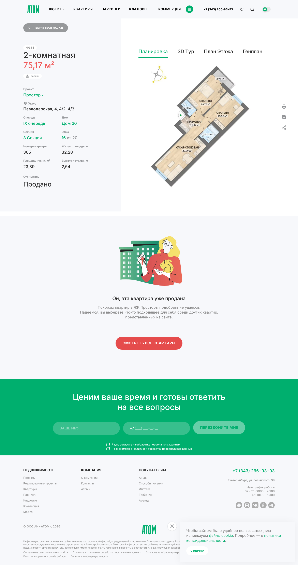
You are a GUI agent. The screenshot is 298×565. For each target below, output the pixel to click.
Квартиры (83, 9)
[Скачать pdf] (284, 117)
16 (69, 137)
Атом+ (85, 489)
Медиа (28, 511)
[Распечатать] (284, 106)
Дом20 (69, 123)
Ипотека (144, 489)
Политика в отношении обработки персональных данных (107, 552)
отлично (197, 550)
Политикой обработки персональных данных (162, 448)
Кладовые (139, 9)
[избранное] (241, 9)
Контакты (87, 483)
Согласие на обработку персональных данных (173, 552)
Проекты (55, 9)
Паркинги (111, 9)
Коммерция (169, 9)
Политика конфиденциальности (89, 556)
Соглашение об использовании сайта (45, 552)
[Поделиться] (284, 127)
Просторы (33, 95)
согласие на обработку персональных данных (150, 444)
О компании (89, 477)
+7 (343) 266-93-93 (218, 9)
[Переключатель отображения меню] (189, 9)
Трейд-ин (145, 494)
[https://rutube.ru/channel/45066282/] (247, 505)
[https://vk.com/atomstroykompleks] (255, 505)
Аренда (144, 500)
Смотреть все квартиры (149, 343)
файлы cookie (221, 535)
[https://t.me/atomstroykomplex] (271, 505)
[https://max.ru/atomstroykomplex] (239, 505)
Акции (143, 477)
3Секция (32, 137)
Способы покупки (151, 483)
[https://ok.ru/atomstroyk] (263, 505)
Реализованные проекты (40, 483)
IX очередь (34, 123)
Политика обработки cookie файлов (44, 556)
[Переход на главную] (33, 9)
